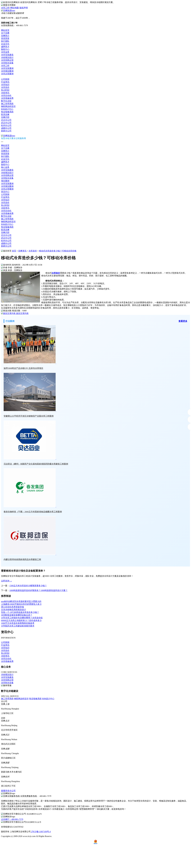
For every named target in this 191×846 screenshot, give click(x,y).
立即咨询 (6, 581)
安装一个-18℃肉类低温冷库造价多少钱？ (20, 612)
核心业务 (5, 167)
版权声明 (23, 8)
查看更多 (183, 321)
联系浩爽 (5, 114)
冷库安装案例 (7, 68)
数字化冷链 (6, 101)
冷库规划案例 (7, 71)
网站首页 (5, 30)
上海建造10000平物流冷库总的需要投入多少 (21, 604)
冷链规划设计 (7, 57)
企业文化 (5, 44)
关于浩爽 (5, 33)
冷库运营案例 (7, 74)
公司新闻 (5, 79)
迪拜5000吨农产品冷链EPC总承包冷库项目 (23, 368)
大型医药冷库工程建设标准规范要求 (17, 626)
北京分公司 (6, 120)
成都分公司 (6, 128)
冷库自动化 (6, 95)
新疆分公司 (6, 131)
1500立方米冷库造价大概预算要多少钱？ (28, 585)
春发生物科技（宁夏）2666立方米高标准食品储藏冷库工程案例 (33, 512)
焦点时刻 (5, 90)
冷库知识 (5, 84)
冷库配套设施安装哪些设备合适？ (16, 615)
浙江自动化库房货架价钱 (12, 607)
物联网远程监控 (8, 106)
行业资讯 (5, 82)
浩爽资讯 (22, 251)
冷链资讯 (5, 93)
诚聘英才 (5, 46)
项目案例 (5, 181)
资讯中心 (5, 76)
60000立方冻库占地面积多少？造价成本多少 (21, 620)
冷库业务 (5, 52)
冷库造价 (5, 87)
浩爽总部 (5, 117)
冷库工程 (5, 8)
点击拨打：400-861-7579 (12, 819)
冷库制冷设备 (7, 63)
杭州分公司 (6, 125)
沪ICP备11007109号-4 (41, 831)
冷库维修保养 (7, 98)
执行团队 (5, 41)
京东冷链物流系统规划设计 (13, 609)
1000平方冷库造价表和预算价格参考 (17, 623)
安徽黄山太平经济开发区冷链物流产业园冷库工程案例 (29, 416)
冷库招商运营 (7, 60)
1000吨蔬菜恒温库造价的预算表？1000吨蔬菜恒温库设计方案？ (38, 590)
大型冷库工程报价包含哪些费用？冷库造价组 (22, 618)
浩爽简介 (5, 36)
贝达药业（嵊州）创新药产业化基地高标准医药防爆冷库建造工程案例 (36, 464)
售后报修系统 (7, 112)
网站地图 (14, 8)
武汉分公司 (6, 123)
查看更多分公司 (8, 791)
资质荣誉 (5, 38)
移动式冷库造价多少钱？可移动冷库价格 (57, 251)
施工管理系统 (7, 104)
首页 (14, 251)
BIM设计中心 (7, 109)
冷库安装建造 (7, 55)
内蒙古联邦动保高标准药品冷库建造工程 (22, 559)
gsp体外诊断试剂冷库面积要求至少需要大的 (21, 601)
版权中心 (5, 49)
